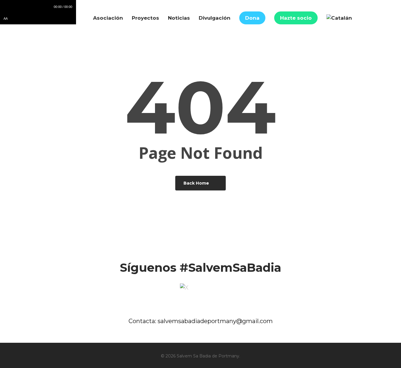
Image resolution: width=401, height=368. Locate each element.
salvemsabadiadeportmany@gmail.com (215, 321)
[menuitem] (339, 17)
